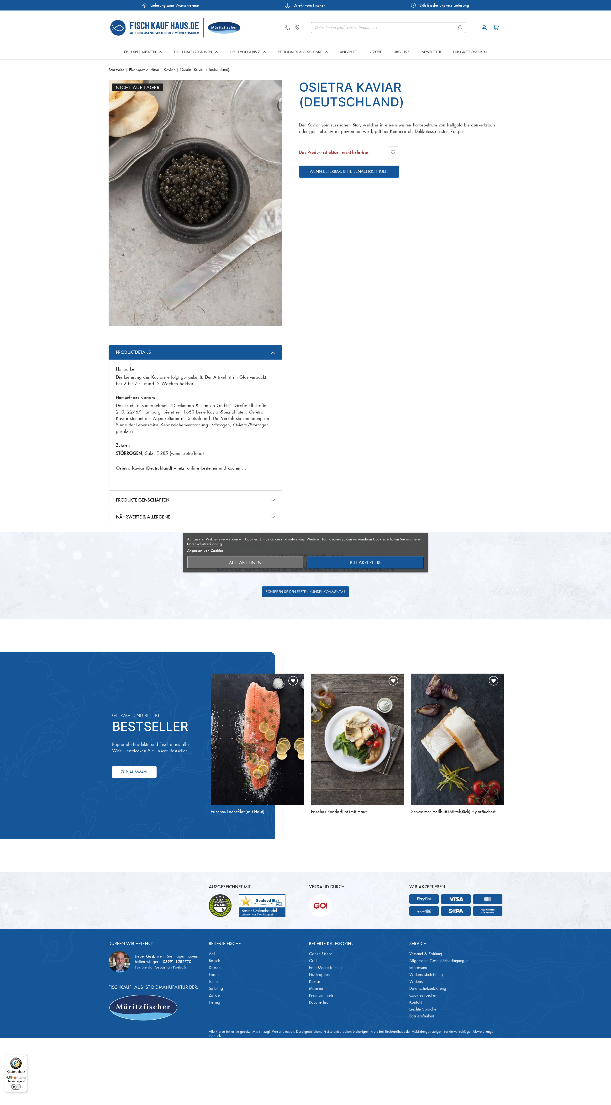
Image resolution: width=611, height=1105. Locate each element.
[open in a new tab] (298, 28)
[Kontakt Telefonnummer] (288, 28)
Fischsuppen (319, 974)
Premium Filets (321, 995)
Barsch (214, 960)
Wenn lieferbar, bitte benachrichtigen (349, 171)
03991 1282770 (177, 961)
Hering (214, 1002)
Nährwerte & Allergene (143, 517)
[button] (393, 152)
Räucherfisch (320, 1002)
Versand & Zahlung (425, 953)
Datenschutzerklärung (427, 988)
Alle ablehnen (245, 562)
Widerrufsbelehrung (426, 974)
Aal (212, 953)
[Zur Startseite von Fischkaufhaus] (175, 27)
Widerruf (416, 981)
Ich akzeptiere (366, 562)
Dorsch (215, 967)
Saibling (216, 988)
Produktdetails (133, 352)
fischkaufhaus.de (397, 1031)
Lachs (213, 981)
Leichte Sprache (422, 1009)
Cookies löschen (423, 995)
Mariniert (317, 988)
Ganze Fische (320, 953)
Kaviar (314, 981)
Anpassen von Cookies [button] (205, 550)
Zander (215, 995)
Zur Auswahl (134, 772)
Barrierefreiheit (421, 1016)
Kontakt (415, 1002)
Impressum (418, 967)
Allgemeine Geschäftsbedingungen (438, 960)
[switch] (16, 1087)
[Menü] (24, 1058)
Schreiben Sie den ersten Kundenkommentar (305, 592)
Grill (313, 960)
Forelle (215, 974)
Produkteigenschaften (142, 500)
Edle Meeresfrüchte (325, 967)
